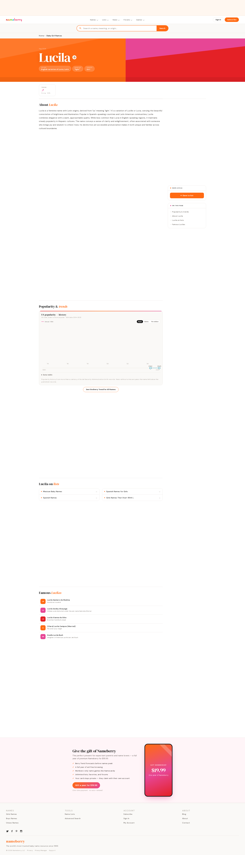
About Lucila (177, 216)
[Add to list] (74, 57)
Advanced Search (73, 818)
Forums (127, 20)
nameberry (15, 841)
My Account (129, 823)
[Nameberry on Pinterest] (16, 831)
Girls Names (11, 814)
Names (93, 20)
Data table (47, 375)
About (185, 818)
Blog (184, 814)
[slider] (150, 368)
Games (139, 20)
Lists (104, 20)
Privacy (30, 850)
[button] (187, 195)
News (115, 20)
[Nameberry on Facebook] (12, 831)
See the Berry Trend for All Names (101, 389)
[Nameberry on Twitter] (7, 831)
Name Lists (70, 814)
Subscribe (231, 20)
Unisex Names (12, 823)
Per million (154, 321)
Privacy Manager (41, 850)
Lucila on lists (178, 220)
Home (41, 36)
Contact (186, 823)
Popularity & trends (180, 212)
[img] (100, 345)
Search (162, 28)
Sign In (218, 20)
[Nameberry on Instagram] (21, 831)
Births (146, 321)
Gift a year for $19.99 (86, 785)
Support (52, 850)
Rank (140, 321)
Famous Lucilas (178, 224)
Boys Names (11, 818)
